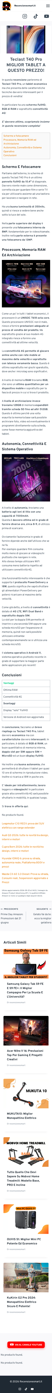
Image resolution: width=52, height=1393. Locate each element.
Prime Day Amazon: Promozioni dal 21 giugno (12, 916)
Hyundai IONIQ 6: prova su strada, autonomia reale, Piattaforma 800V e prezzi (23, 862)
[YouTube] (32, 1389)
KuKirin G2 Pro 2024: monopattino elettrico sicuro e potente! (21, 1302)
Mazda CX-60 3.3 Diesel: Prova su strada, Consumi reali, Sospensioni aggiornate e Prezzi (25, 878)
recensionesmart (17, 1002)
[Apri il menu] (47, 6)
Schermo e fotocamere (16, 136)
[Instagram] (25, 16)
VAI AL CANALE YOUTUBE (28, 1344)
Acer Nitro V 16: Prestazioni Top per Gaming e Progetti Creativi (25, 1055)
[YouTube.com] (46, 16)
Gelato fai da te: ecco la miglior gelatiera (42, 916)
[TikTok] (35, 16)
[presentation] (26, 964)
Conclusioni (9, 155)
